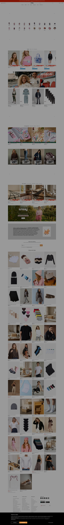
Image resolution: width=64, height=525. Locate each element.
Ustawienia (15, 522)
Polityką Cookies (47, 518)
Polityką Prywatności (13, 519)
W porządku (23, 522)
